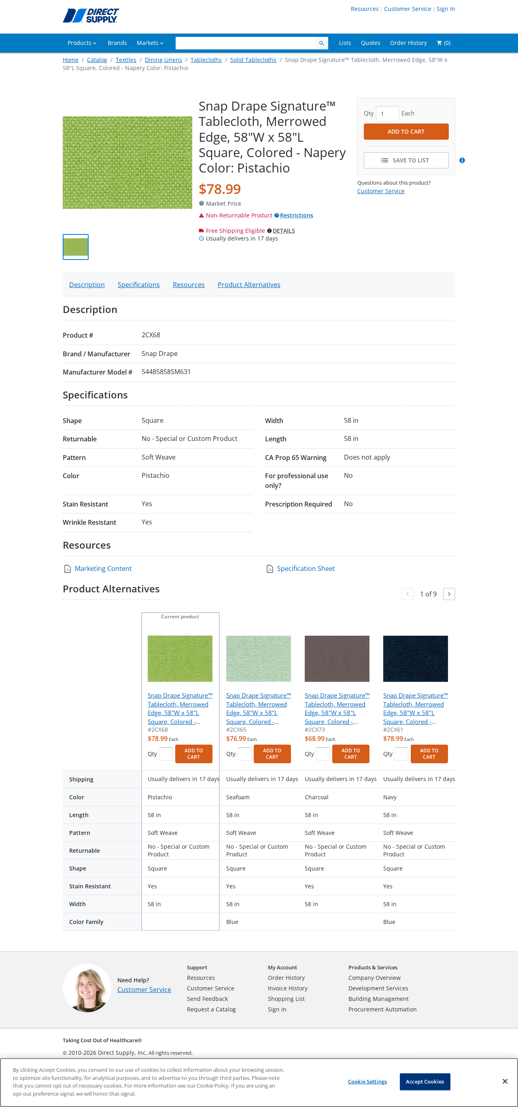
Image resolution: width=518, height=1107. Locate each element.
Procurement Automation (382, 1009)
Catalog (97, 60)
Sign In (446, 9)
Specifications (139, 284)
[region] (259, 1082)
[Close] (505, 1081)
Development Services (378, 988)
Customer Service (407, 9)
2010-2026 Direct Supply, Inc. (107, 1052)
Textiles (126, 60)
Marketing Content (103, 568)
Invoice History (288, 988)
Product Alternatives (249, 284)
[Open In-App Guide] (463, 160)
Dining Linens (163, 60)
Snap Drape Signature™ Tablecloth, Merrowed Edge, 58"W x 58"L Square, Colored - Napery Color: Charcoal (337, 708)
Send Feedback (207, 999)
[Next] (449, 594)
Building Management (378, 999)
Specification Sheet (306, 568)
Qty (152, 754)
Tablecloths (206, 60)
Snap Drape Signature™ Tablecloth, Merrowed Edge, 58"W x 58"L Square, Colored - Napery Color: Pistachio (180, 708)
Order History (286, 977)
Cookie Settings (367, 1081)
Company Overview (374, 977)
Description (87, 284)
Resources (365, 9)
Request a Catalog (211, 1009)
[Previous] (407, 594)
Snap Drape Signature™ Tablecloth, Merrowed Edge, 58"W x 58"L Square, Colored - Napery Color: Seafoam (258, 708)
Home (71, 60)
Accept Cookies (425, 1081)
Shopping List (286, 999)
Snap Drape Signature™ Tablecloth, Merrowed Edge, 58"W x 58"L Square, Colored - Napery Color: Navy (415, 708)
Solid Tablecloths (253, 60)
